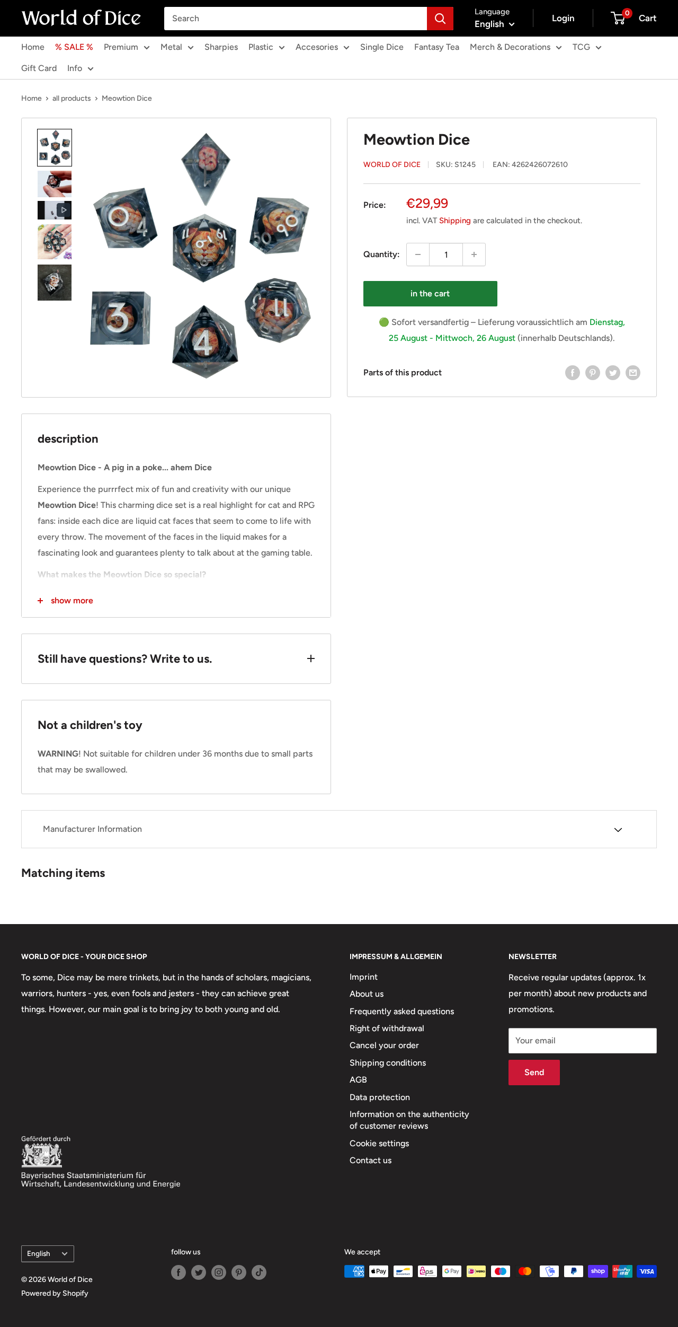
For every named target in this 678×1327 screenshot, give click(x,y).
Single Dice (382, 47)
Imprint (364, 977)
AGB (358, 1080)
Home (32, 47)
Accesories (317, 47)
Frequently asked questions (402, 1011)
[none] (54, 147)
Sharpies (221, 47)
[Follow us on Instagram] (218, 1272)
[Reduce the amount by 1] (418, 254)
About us (366, 994)
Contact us (370, 1160)
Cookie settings (379, 1143)
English (38, 1253)
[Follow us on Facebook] (178, 1272)
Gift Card (39, 68)
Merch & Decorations (510, 47)
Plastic (260, 47)
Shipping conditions (388, 1063)
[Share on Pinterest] (592, 372)
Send (534, 1072)
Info (74, 68)
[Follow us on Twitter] (198, 1272)
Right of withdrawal (387, 1028)
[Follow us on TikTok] (259, 1272)
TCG (581, 47)
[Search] (440, 18)
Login (563, 18)
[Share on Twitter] (612, 372)
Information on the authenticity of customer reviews (409, 1120)
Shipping (455, 220)
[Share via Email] (633, 372)
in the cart (430, 293)
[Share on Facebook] (572, 372)
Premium (121, 47)
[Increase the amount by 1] (474, 254)
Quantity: (381, 254)
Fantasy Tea (436, 47)
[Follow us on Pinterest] (238, 1272)
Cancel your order (384, 1045)
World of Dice (392, 164)
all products (71, 98)
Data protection (380, 1097)
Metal (171, 47)
